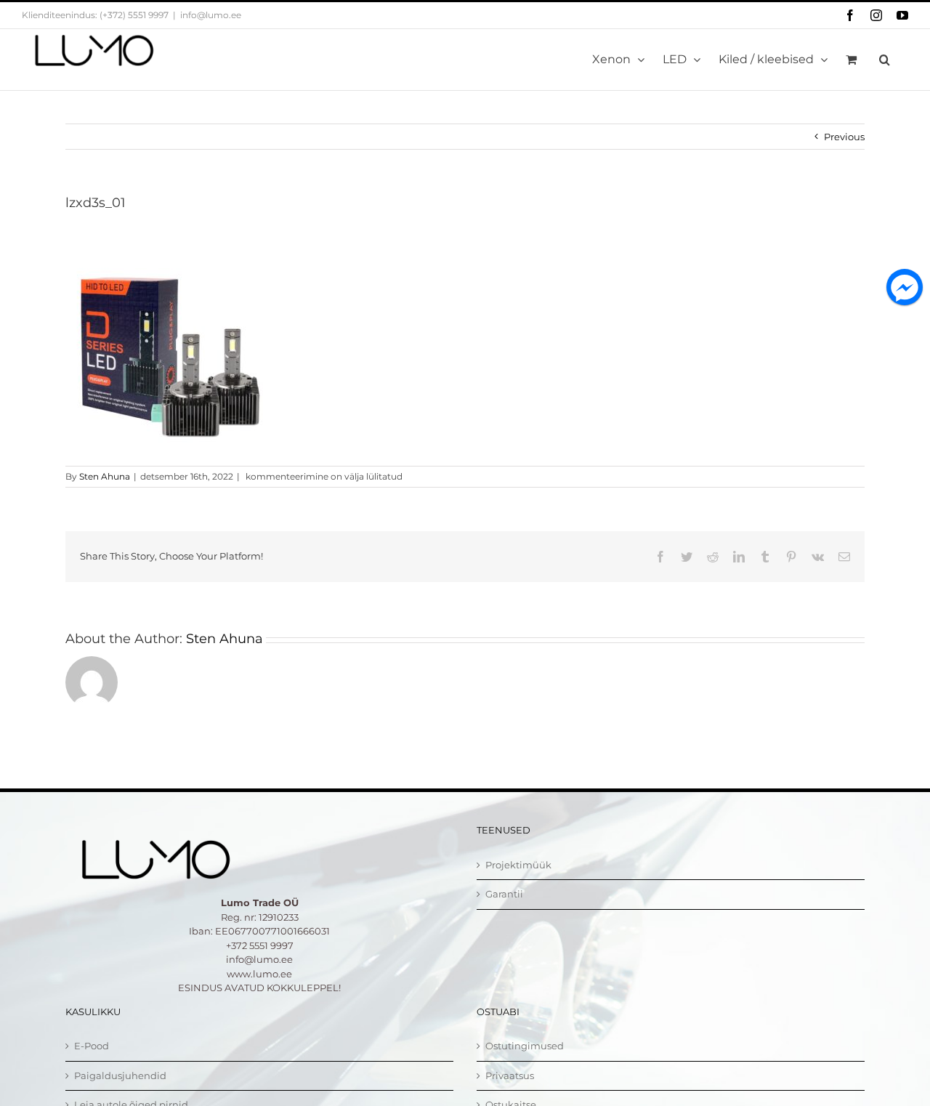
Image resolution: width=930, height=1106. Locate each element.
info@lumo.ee (210, 14)
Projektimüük (518, 865)
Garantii (504, 894)
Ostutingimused (524, 1045)
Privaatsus (509, 1075)
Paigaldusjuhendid (120, 1075)
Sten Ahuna (104, 476)
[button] (884, 59)
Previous (844, 136)
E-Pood (91, 1045)
